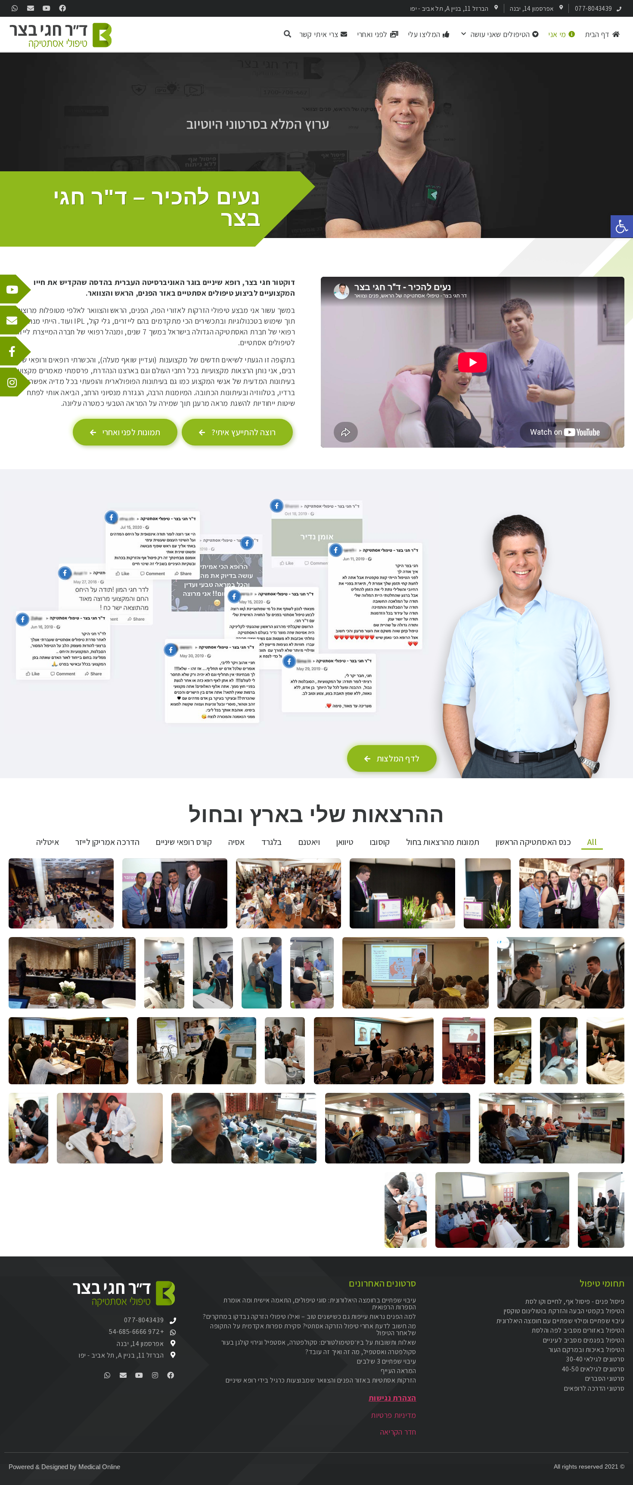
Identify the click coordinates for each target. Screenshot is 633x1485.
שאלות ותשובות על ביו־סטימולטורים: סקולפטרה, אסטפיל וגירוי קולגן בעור (318, 1342)
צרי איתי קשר (318, 34)
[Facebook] (62, 8)
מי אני (557, 34)
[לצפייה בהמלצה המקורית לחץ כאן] (111, 517)
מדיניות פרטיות (393, 1415)
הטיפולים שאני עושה (500, 34)
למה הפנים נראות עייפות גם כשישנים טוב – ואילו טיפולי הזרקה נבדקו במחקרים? (309, 1316)
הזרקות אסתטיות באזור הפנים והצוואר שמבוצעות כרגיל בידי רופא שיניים (321, 1380)
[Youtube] (46, 8)
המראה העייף (398, 1370)
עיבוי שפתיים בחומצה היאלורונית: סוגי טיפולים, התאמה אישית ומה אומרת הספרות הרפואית (319, 1304)
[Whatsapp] (15, 8)
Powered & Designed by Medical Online (64, 1466)
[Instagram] (155, 1375)
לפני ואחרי (372, 34)
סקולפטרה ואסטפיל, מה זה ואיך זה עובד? (360, 1351)
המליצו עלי (424, 34)
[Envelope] (31, 8)
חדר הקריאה (398, 1432)
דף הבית (597, 34)
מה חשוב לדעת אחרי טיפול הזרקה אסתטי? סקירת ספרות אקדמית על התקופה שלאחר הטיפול (313, 1329)
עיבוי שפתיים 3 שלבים (386, 1361)
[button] (622, 226)
